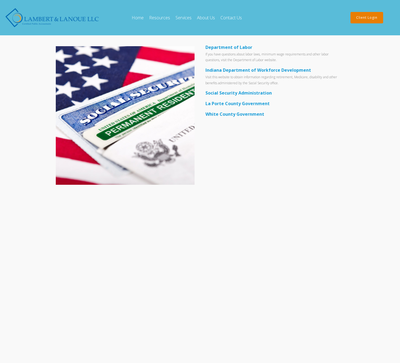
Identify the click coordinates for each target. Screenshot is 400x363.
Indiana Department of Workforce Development (258, 70)
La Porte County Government (237, 104)
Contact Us (231, 18)
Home (138, 18)
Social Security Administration (238, 93)
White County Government (234, 114)
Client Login (366, 17)
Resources (159, 18)
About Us (206, 18)
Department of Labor (228, 47)
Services (184, 18)
